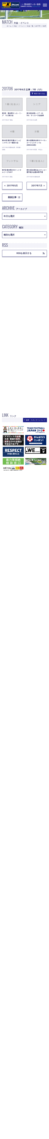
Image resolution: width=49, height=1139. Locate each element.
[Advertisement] (24, 56)
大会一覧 (30, 26)
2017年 (38, 26)
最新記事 (12, 197)
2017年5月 (12, 185)
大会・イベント (19, 26)
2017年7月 (36, 185)
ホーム (9, 26)
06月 (44, 26)
